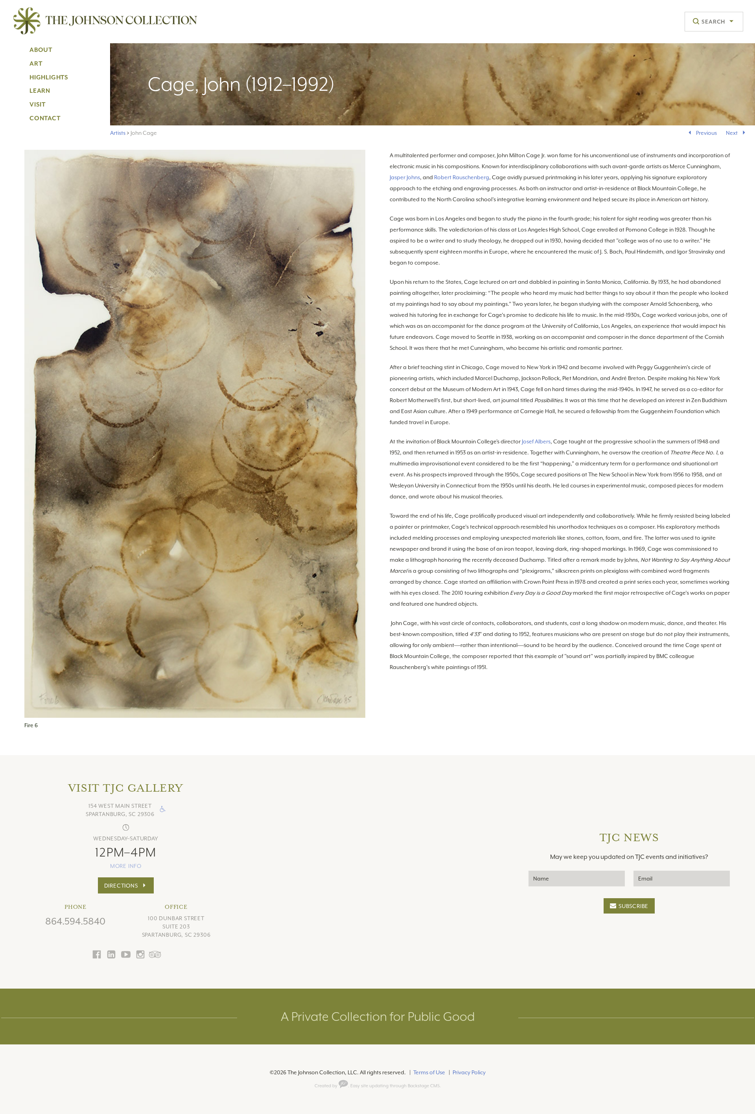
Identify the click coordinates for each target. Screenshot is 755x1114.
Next (732, 133)
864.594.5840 (75, 921)
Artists (117, 133)
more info (126, 866)
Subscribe (633, 906)
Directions (121, 885)
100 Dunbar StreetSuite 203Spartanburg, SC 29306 (176, 926)
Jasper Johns (405, 177)
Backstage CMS (424, 1085)
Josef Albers (536, 441)
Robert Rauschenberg (461, 177)
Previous (706, 133)
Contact (45, 118)
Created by (327, 1085)
